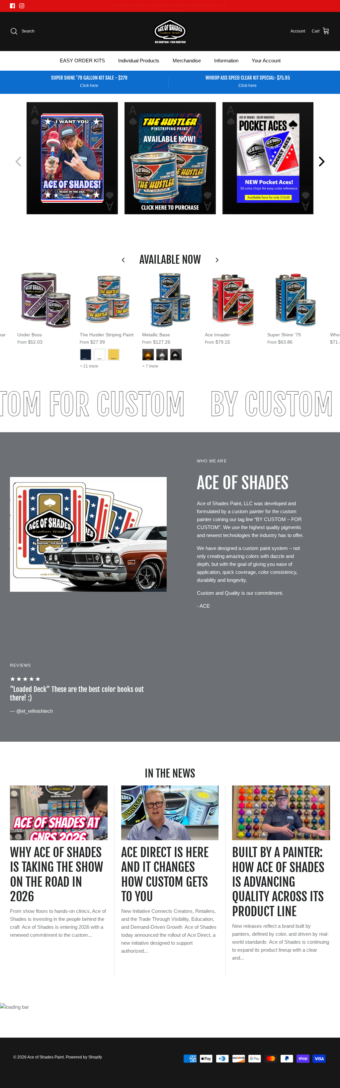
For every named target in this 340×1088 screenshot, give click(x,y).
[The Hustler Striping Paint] (107, 299)
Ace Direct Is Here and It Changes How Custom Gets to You (165, 874)
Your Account (266, 60)
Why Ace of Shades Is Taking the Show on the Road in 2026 (56, 874)
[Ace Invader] (233, 299)
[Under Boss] (45, 299)
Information (226, 60)
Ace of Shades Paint (45, 1057)
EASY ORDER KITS (82, 60)
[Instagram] (21, 5)
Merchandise (187, 60)
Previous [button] (18, 161)
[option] (72, 158)
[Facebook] (12, 5)
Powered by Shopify (84, 1057)
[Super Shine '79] (295, 299)
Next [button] (321, 161)
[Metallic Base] (170, 299)
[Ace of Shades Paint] (170, 31)
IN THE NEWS (170, 773)
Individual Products (138, 60)
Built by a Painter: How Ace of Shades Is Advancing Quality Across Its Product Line (278, 882)
